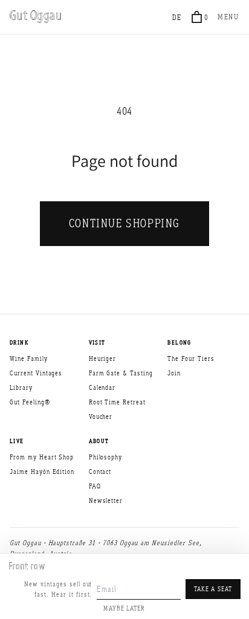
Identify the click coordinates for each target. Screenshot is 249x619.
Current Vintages (36, 373)
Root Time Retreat (117, 402)
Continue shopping (124, 223)
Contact (100, 471)
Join (174, 373)
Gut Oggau (36, 17)
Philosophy (106, 457)
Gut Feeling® (30, 402)
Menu (228, 16)
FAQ (95, 486)
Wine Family (29, 358)
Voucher (101, 416)
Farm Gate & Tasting (121, 373)
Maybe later (124, 608)
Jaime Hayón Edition (42, 471)
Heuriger (103, 358)
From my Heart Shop (42, 457)
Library (21, 387)
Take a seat (213, 588)
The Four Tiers (190, 358)
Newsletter (106, 500)
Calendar (102, 387)
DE (177, 17)
